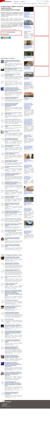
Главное (15, 3)
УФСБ (7, 12)
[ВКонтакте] (2, 38)
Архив (19, 3)
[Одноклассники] (4, 38)
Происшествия (34, 3)
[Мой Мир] (9, 38)
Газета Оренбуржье (10, 32)
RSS (9, 406)
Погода (28, 3)
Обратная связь (4, 404)
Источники (24, 3)
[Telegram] (7, 38)
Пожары (39, 3)
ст (22, 12)
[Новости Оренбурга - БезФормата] (6, 1)
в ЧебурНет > (45, 3)
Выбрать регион (4, 405)
